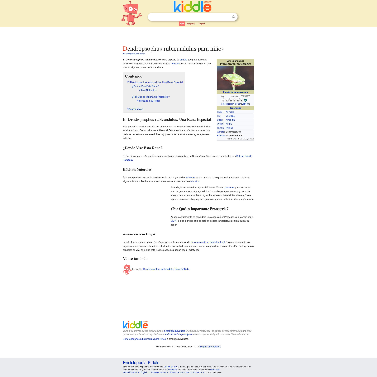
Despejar (227, 16)
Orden (220, 123)
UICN (173, 220)
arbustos (194, 181)
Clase (219, 119)
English (202, 23)
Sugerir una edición (210, 346)
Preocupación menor (231, 103)
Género (220, 131)
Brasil (248, 156)
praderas (229, 187)
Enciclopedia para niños (134, 53)
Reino (220, 111)
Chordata (230, 115)
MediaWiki (215, 369)
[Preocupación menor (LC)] (235, 97)
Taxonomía (235, 107)
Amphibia (230, 119)
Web (182, 23)
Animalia (230, 111)
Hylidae (229, 127)
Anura (229, 123)
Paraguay (128, 160)
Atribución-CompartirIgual (178, 334)
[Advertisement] (188, 35)
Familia (220, 127)
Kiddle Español (130, 372)
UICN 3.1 (245, 104)
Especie (221, 135)
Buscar (233, 17)
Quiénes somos (158, 372)
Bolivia (240, 156)
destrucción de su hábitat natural (208, 242)
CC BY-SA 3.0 (170, 366)
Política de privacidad (180, 372)
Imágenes (191, 23)
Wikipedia (172, 369)
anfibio (183, 59)
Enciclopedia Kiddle (174, 330)
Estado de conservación (235, 91)
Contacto (197, 372)
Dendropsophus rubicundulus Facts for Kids (166, 269)
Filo (218, 115)
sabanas (190, 177)
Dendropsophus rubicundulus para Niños (144, 339)
